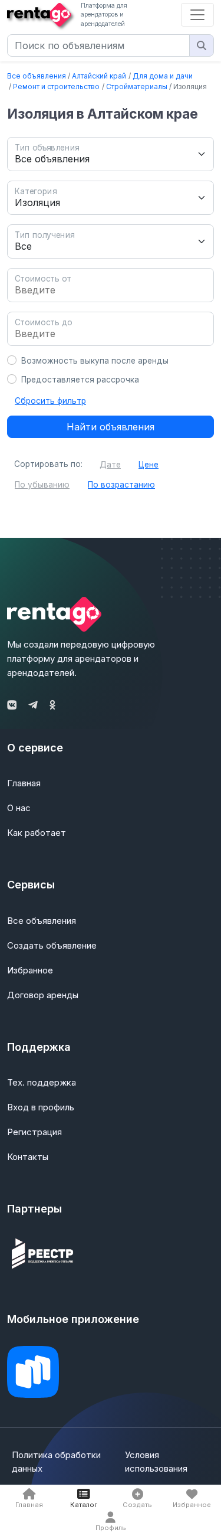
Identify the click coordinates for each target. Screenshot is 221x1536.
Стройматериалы (136, 86)
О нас (19, 807)
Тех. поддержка (41, 1082)
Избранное (30, 970)
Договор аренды (42, 995)
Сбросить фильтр (50, 401)
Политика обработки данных (56, 1461)
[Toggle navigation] (197, 15)
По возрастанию (121, 484)
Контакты (27, 1156)
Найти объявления (110, 427)
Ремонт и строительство (56, 86)
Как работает (36, 832)
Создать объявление (52, 945)
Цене (148, 464)
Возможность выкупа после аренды (95, 360)
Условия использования (156, 1461)
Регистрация (34, 1132)
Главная (24, 783)
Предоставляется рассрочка (80, 379)
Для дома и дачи (163, 75)
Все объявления (36, 75)
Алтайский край (99, 75)
